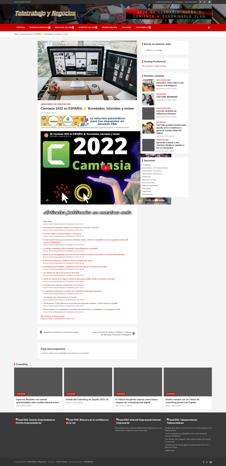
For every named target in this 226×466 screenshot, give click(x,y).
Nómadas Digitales (39, 27)
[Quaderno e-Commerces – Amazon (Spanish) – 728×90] (83, 117)
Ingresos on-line (87, 27)
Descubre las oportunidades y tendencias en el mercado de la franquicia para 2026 (75, 267)
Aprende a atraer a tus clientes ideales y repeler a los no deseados (170, 145)
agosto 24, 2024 (162, 151)
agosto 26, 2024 (162, 136)
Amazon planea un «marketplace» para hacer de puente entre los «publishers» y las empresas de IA (81, 309)
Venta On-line (147, 194)
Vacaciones (146, 191)
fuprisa (51, 319)
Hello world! (47, 221)
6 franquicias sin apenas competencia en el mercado (63, 285)
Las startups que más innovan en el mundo (59, 297)
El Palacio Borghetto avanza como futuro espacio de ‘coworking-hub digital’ (137, 401)
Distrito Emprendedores (164, 2)
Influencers (161, 94)
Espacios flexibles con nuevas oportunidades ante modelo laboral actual (37, 401)
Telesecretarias (175, 422)
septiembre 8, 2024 (163, 88)
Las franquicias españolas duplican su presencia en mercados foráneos (71, 228)
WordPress (88, 462)
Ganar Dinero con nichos (151, 171)
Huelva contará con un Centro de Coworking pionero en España (182, 401)
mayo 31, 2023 (71, 403)
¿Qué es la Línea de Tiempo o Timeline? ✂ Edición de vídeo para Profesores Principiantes (111, 333)
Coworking (146, 165)
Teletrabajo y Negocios (36, 462)
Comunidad (179, 2)
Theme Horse (61, 462)
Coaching (126, 27)
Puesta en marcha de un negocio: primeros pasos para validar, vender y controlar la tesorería (79, 279)
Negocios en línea (163, 80)
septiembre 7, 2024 (163, 100)
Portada (20, 27)
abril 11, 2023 (170, 406)
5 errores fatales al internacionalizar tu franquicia (62, 234)
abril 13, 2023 (120, 406)
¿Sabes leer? (170, 450)
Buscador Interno (191, 2)
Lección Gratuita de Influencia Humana (166, 112)
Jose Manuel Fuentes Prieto (64, 319)
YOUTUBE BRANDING (167, 96)
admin (54, 113)
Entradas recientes (154, 75)
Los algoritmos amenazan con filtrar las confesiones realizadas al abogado (72, 291)
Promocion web (162, 140)
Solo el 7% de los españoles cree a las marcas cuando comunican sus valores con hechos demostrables (84, 254)
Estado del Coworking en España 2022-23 (87, 399)
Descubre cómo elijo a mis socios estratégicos (170, 84)
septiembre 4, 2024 (163, 117)
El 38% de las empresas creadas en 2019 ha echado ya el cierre (67, 261)
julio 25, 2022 (45, 113)
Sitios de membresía (150, 185)
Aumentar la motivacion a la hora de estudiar (61, 332)
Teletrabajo (142, 27)
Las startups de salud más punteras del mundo (61, 273)
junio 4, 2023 (20, 406)
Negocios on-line (63, 27)
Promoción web (109, 27)
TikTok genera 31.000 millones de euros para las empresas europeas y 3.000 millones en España (80, 303)
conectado (62, 353)
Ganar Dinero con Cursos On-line (55, 104)
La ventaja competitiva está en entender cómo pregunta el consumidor (70, 248)
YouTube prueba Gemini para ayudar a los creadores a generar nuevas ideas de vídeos (171, 129)
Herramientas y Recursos (152, 174)
